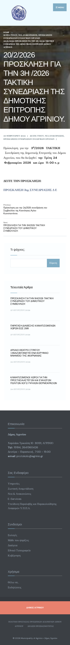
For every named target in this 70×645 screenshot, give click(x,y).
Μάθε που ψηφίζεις (18, 540)
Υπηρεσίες (14, 483)
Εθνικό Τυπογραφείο (19, 550)
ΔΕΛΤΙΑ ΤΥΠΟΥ (10, 35)
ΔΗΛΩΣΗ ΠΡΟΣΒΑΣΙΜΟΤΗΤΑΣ (41, 626)
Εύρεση (53, 263)
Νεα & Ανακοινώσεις (19, 494)
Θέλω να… (13, 582)
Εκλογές (12, 535)
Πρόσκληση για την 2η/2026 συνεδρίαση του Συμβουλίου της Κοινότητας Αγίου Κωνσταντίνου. (25, 209)
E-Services (14, 499)
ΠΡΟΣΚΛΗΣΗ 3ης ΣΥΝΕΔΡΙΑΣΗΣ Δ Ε (30, 190)
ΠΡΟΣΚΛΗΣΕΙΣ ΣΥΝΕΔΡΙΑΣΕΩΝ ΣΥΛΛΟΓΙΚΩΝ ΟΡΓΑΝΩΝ (27, 37)
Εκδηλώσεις (14, 587)
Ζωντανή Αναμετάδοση (20, 488)
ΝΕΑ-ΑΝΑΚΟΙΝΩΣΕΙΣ (27, 35)
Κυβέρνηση (14, 555)
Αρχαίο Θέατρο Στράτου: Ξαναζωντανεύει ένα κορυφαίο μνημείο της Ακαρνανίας (29, 353)
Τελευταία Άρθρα (21, 287)
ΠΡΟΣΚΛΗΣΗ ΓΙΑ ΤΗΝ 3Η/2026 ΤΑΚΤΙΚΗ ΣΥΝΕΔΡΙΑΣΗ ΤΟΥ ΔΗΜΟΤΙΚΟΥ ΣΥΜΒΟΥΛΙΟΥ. (24, 227)
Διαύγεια (12, 545)
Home (6, 32)
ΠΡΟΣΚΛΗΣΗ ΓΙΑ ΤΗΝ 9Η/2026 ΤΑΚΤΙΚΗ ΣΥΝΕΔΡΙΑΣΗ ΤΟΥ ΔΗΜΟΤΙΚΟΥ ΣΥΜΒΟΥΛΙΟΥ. (32, 301)
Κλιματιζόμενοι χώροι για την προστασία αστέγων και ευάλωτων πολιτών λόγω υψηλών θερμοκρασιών (33, 380)
